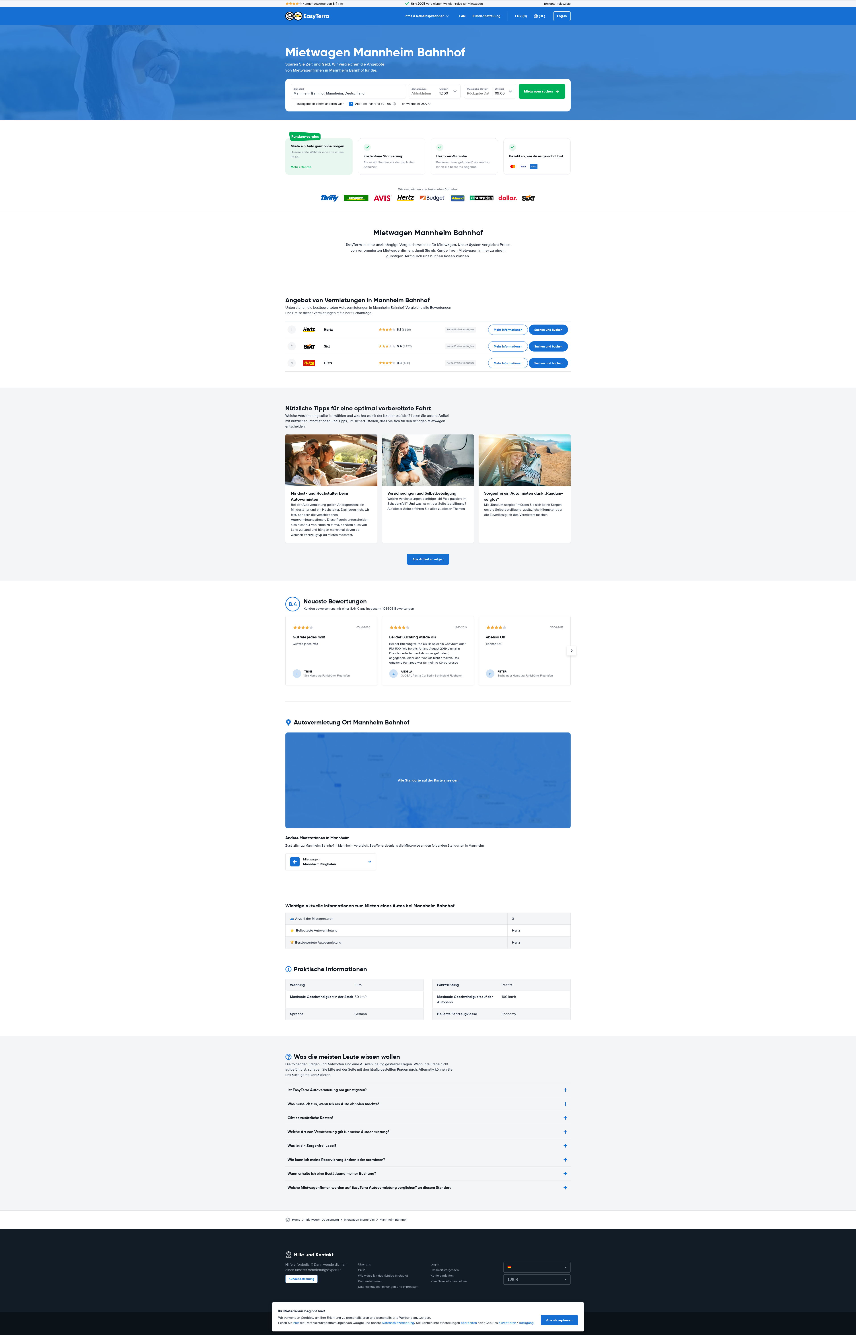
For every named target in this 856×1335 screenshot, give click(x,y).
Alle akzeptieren (559, 1320)
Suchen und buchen (548, 329)
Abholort (299, 89)
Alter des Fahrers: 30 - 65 (373, 104)
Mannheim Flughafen (319, 862)
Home (296, 1220)
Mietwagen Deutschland (322, 1220)
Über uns (364, 1264)
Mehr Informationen (508, 329)
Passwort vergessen (445, 1270)
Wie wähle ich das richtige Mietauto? (383, 1275)
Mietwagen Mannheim (359, 1220)
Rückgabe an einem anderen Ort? (320, 104)
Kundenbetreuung (486, 16)
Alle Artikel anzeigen (428, 559)
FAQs (361, 1270)
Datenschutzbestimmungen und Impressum (388, 1287)
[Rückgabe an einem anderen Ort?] (293, 104)
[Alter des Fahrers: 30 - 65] (351, 104)
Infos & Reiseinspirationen (424, 16)
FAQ (462, 16)
